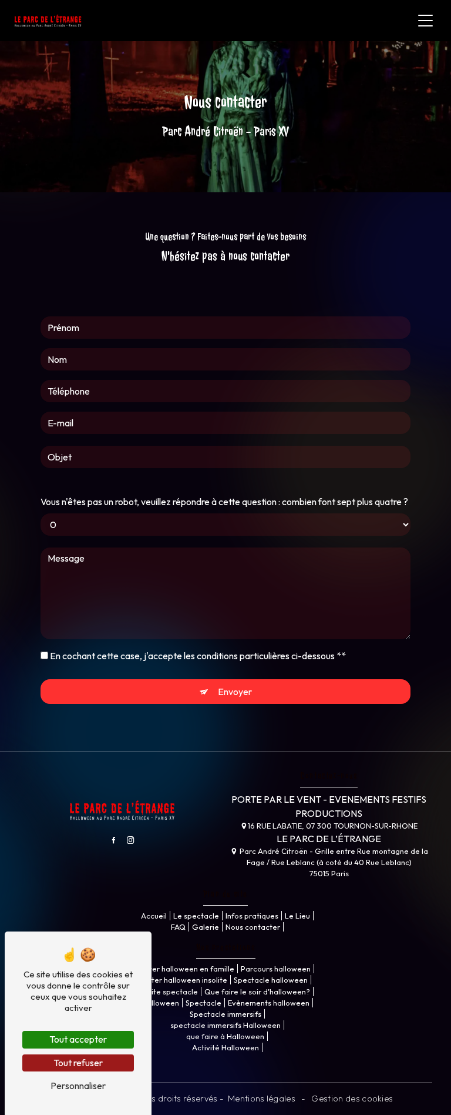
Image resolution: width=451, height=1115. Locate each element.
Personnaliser (78, 1085)
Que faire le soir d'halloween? (257, 991)
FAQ (178, 927)
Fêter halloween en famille (187, 968)
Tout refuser (78, 1063)
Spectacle (203, 1002)
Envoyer (235, 691)
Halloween (160, 1002)
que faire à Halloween (225, 1036)
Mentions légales (262, 1098)
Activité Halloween (225, 1047)
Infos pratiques (252, 915)
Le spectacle (196, 915)
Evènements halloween (268, 1002)
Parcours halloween (276, 968)
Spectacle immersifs (225, 1014)
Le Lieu (297, 915)
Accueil (154, 915)
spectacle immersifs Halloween (225, 1025)
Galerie (205, 927)
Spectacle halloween (271, 979)
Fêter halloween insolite (185, 979)
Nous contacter (253, 927)
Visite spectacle (169, 991)
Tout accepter (78, 1039)
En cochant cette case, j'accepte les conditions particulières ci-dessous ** (198, 656)
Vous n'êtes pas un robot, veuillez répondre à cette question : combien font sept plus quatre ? (224, 502)
